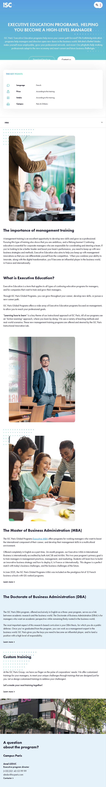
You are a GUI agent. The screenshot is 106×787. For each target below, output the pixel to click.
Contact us (66, 59)
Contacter (7, 778)
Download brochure (41, 59)
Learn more (8, 582)
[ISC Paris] (8, 5)
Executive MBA (40, 538)
